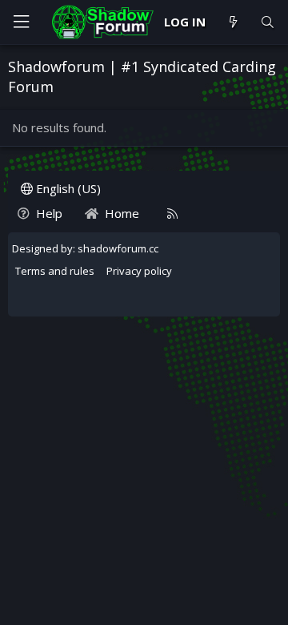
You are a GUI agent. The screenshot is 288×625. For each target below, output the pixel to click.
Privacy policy (139, 271)
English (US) (67, 188)
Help (49, 213)
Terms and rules (54, 271)
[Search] (267, 22)
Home (122, 213)
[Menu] (20, 22)
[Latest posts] (232, 22)
